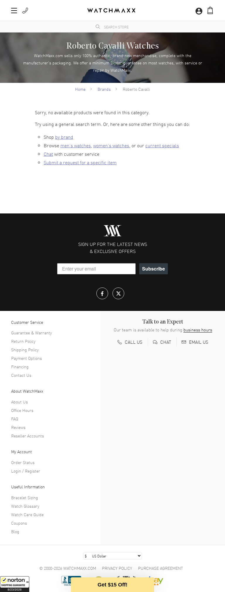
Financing (20, 366)
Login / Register (25, 471)
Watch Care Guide (27, 514)
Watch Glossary (25, 506)
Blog (15, 531)
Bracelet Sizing (24, 497)
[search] (98, 26)
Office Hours (22, 410)
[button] (14, 584)
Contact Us (21, 375)
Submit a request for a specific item (80, 162)
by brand (64, 136)
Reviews (18, 427)
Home (80, 89)
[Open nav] (14, 10)
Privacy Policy (117, 568)
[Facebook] (102, 293)
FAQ (14, 418)
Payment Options (26, 358)
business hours (197, 329)
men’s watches (75, 145)
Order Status (23, 462)
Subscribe (153, 268)
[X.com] (118, 293)
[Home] (111, 10)
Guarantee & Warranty (31, 332)
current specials (162, 145)
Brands (104, 89)
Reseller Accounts (27, 435)
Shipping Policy (25, 349)
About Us (19, 401)
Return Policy (23, 341)
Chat (48, 153)
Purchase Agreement (160, 568)
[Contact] (25, 10)
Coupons (19, 523)
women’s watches (111, 145)
